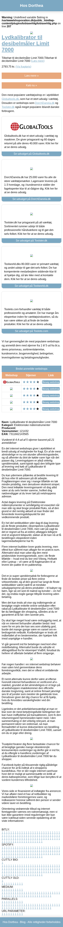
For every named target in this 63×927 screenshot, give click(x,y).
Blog (23, 922)
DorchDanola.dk (44, 103)
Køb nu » (31, 85)
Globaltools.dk (10, 99)
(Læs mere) (38, 60)
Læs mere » (32, 75)
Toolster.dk (8, 107)
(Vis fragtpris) (23, 66)
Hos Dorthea (31, 5)
